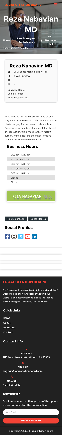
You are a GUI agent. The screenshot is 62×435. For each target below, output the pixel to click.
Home (6, 40)
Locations (9, 327)
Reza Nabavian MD (18, 97)
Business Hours (16, 90)
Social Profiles (15, 93)
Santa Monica (27, 42)
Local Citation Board (23, 5)
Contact (8, 332)
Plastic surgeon (26, 38)
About (7, 322)
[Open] (55, 5)
